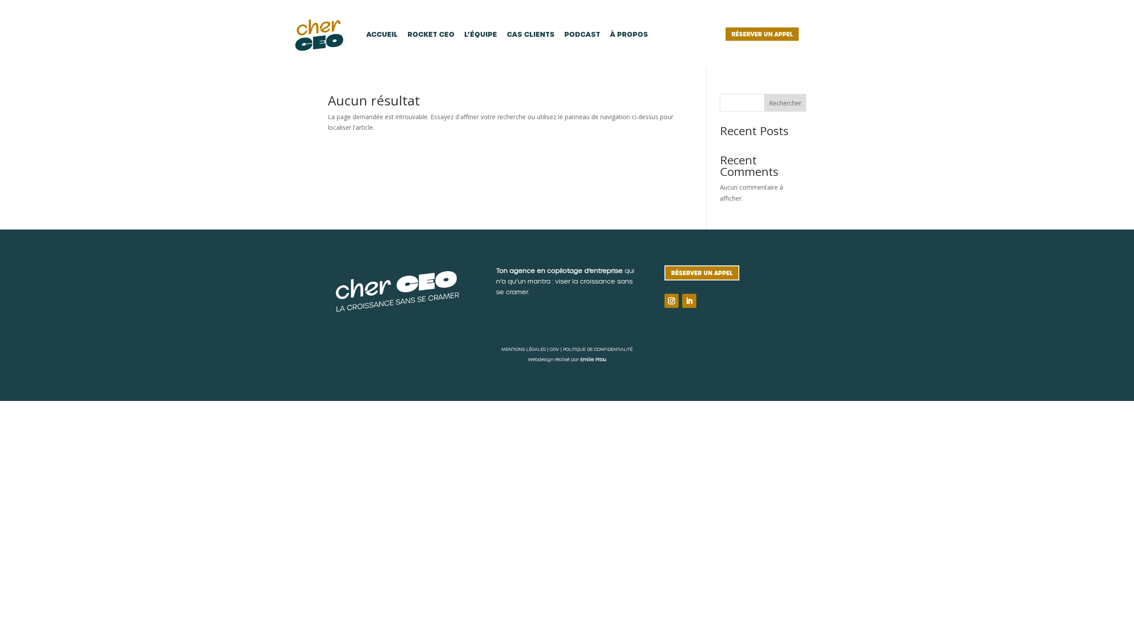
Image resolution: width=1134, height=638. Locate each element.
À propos (629, 34)
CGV (554, 349)
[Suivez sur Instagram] (671, 301)
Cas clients (531, 34)
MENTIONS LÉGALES (523, 349)
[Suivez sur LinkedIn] (689, 301)
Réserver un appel (762, 34)
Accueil (382, 34)
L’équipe (480, 34)
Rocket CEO (431, 34)
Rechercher (785, 103)
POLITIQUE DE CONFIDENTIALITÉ (598, 349)
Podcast (582, 34)
